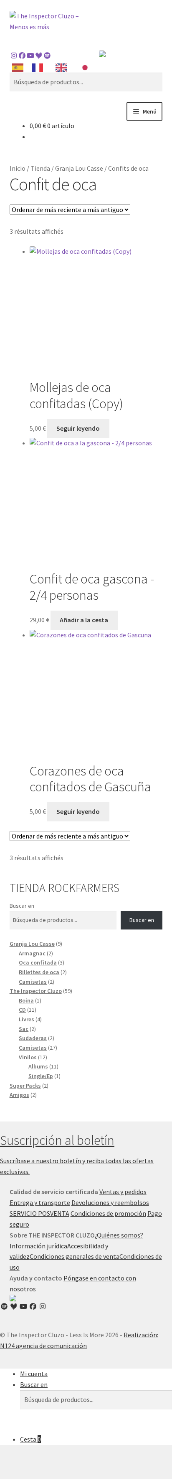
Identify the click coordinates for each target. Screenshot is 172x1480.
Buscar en (22, 905)
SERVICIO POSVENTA (39, 1213)
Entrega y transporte (40, 1202)
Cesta (30, 1439)
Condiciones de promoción (108, 1213)
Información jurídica (38, 1246)
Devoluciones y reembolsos (110, 1202)
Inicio (17, 168)
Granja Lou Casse (79, 168)
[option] (39, 67)
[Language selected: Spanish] (54, 67)
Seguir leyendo (78, 428)
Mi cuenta (34, 1373)
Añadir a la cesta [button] (84, 620)
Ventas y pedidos (123, 1191)
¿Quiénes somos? (119, 1235)
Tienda (40, 168)
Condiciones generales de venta (74, 1256)
